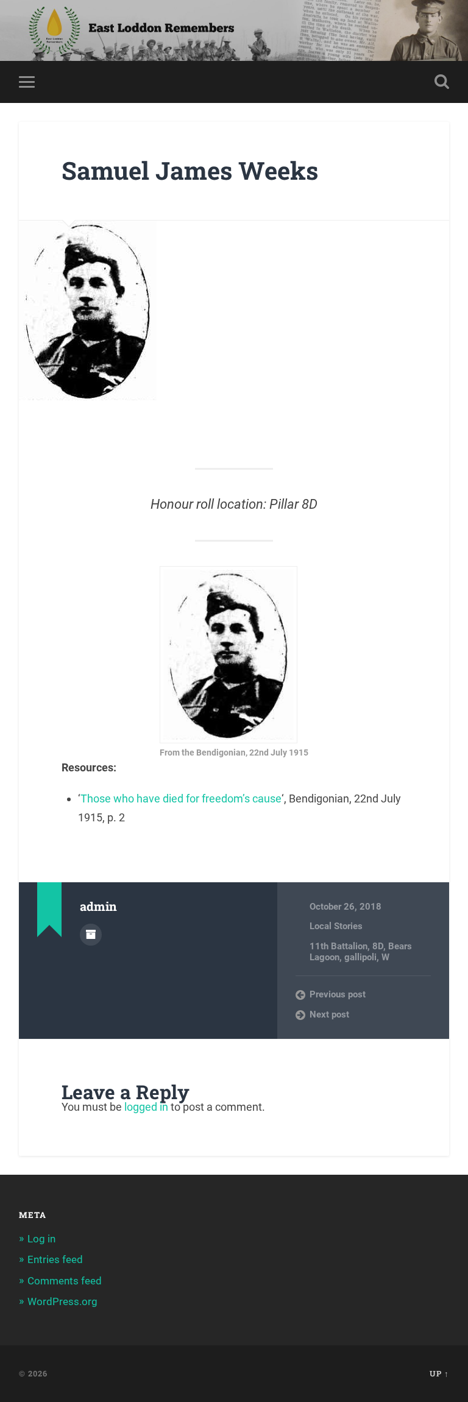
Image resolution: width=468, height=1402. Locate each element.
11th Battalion (338, 946)
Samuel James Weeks (190, 170)
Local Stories (336, 926)
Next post (329, 1014)
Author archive (91, 935)
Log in (41, 1239)
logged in (146, 1106)
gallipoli (360, 957)
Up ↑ (439, 1373)
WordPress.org (62, 1301)
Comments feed (64, 1281)
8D (377, 946)
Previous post (338, 994)
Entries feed (55, 1259)
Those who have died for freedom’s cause (181, 798)
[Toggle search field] (441, 81)
